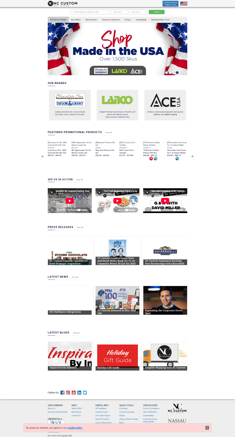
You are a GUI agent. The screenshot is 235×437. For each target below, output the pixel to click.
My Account (76, 412)
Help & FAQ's (77, 408)
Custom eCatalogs (127, 412)
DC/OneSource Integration (65, 311)
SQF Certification (150, 412)
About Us (51, 408)
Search (156, 12)
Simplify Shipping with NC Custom (165, 367)
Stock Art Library (102, 419)
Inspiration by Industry (63, 367)
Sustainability (141, 20)
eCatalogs (123, 408)
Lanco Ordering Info (103, 423)
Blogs (121, 423)
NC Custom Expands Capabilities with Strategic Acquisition (69, 262)
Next (192, 156)
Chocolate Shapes (102, 415)
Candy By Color (101, 412)
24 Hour (128, 20)
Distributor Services (170, 4)
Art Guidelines (101, 408)
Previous (43, 156)
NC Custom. (53, 436)
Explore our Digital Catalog (165, 114)
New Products (91, 20)
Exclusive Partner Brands (58, 412)
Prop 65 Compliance (151, 408)
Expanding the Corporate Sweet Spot (163, 312)
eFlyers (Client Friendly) (128, 419)
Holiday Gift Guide (108, 367)
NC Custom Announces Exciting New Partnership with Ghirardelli (164, 262)
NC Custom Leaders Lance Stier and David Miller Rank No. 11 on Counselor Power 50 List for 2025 (116, 260)
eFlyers (122, 415)
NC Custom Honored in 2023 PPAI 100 (116, 312)
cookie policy (75, 427)
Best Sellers (76, 20)
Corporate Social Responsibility (150, 420)
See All (109, 132)
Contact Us (76, 415)
